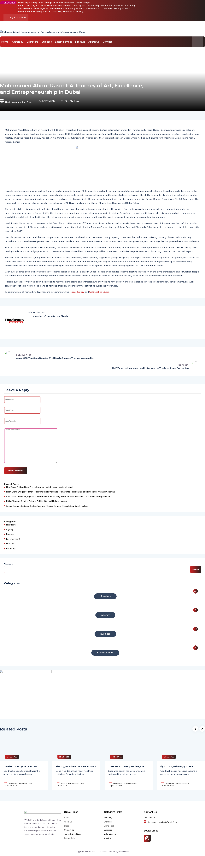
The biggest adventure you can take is (76, 766)
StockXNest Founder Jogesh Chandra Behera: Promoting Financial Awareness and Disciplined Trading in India (74, 8)
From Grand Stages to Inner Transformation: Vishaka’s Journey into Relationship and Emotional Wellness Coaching (76, 5)
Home (4, 41)
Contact (107, 41)
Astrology (17, 41)
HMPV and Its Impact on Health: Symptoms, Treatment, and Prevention (150, 368)
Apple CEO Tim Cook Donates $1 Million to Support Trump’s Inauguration (55, 358)
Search (8, 564)
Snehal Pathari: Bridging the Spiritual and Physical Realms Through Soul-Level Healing (47, 506)
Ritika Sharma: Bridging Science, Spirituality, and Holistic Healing (50, 11)
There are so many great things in (126, 766)
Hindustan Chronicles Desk (18, 102)
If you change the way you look (176, 766)
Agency (9, 529)
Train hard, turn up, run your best (20, 766)
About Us (93, 41)
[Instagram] (147, 838)
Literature (32, 41)
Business (47, 41)
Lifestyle (80, 41)
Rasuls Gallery (77, 291)
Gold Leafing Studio (99, 291)
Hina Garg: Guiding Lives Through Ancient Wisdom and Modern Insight (54, 2)
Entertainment (63, 41)
